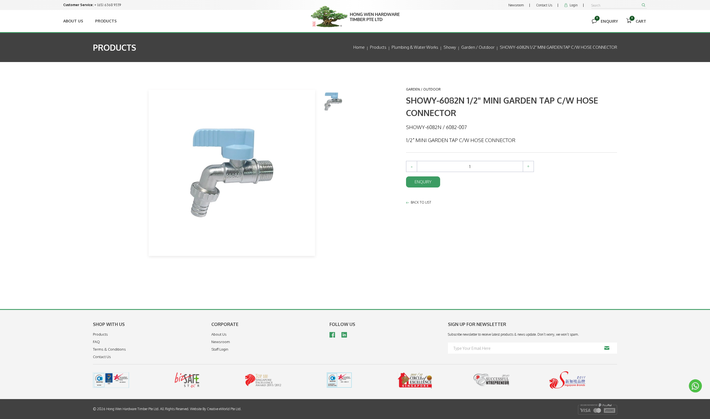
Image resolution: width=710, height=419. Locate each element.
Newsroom (516, 5)
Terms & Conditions (109, 349)
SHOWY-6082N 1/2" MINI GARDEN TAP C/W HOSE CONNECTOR (558, 47)
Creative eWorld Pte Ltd (223, 409)
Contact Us (544, 5)
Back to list (421, 202)
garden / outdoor (478, 47)
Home (359, 47)
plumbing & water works (415, 47)
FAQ (96, 342)
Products (106, 21)
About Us (73, 21)
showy (449, 47)
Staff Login (219, 349)
